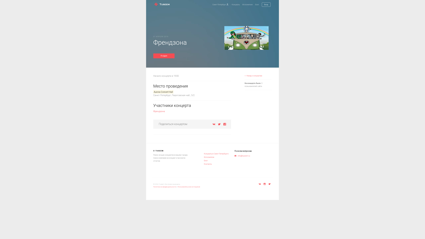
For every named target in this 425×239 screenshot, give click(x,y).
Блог (257, 5)
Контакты (208, 164)
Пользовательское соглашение (189, 187)
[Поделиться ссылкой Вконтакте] (213, 124)
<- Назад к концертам (253, 76)
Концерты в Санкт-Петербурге (216, 154)
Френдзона (159, 111)
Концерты (236, 5)
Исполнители (247, 5)
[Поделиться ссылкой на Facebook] (224, 124)
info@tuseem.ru (244, 156)
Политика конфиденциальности (164, 187)
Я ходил (164, 56)
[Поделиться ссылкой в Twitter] (219, 124)
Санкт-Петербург (219, 5)
